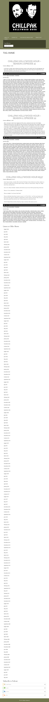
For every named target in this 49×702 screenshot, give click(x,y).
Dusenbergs (33, 212)
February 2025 (6, 275)
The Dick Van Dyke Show (13, 103)
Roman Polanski (6, 99)
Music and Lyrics (30, 158)
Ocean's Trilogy (35, 95)
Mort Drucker (9, 158)
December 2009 (7, 618)
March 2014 (6, 555)
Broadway (36, 82)
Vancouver (20, 221)
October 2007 (6, 664)
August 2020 (6, 412)
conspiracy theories (36, 148)
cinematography (11, 148)
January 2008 (6, 657)
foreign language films (38, 87)
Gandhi (13, 88)
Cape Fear (11, 83)
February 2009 (6, 639)
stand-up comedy (36, 99)
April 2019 (6, 453)
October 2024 (6, 285)
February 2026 (6, 244)
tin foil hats (36, 169)
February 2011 (6, 593)
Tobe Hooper (41, 169)
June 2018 (6, 478)
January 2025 (6, 277)
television (7, 102)
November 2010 (7, 601)
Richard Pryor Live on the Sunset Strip (10, 98)
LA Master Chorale (6, 216)
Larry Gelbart (5, 92)
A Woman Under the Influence (30, 79)
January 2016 (6, 527)
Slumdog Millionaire (31, 163)
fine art (9, 213)
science (36, 162)
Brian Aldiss (27, 211)
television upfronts (36, 164)
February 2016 (6, 524)
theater (31, 169)
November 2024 (7, 282)
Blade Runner (19, 82)
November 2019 (7, 435)
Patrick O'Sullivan (16, 96)
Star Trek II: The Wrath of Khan (12, 100)
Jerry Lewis (21, 215)
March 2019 (6, 455)
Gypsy (22, 88)
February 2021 (6, 397)
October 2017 (6, 494)
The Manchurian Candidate (27, 106)
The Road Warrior (9, 107)
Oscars (40, 159)
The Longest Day (17, 105)
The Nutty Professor (32, 220)
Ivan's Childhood (19, 90)
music (25, 158)
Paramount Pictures (9, 96)
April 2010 (6, 611)
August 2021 (6, 382)
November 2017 (7, 491)
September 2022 (7, 348)
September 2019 (7, 440)
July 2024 (5, 292)
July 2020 (5, 415)
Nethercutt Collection (32, 217)
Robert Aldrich (29, 98)
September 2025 (7, 257)
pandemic (5, 160)
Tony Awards (14, 221)
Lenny (17, 92)
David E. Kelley (29, 150)
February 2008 (6, 654)
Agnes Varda (41, 79)
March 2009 (6, 636)
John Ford (10, 91)
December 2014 (7, 542)
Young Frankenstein (16, 110)
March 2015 (6, 537)
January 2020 (6, 430)
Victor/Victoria (25, 109)
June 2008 (6, 649)
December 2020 (7, 402)
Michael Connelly (35, 156)
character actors (33, 147)
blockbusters (32, 146)
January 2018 (6, 486)
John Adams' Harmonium (40, 215)
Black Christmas (13, 82)
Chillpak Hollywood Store (26, 37)
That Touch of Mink (13, 102)
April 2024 (6, 300)
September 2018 (7, 471)
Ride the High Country (22, 98)
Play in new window (10, 75)
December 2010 (7, 598)
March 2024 (6, 303)
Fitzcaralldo (31, 87)
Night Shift (19, 159)
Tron (18, 109)
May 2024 (6, 298)
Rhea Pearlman (21, 219)
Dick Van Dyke (15, 86)
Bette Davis (7, 82)
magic (33, 216)
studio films (34, 100)
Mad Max (34, 155)
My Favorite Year (18, 95)
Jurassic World (26, 154)
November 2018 (7, 466)
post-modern (36, 160)
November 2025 (7, 252)
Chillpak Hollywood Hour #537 (24, 177)
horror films (38, 88)
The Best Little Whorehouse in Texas (25, 102)
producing (36, 96)
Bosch (41, 146)
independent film (12, 90)
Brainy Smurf (8, 147)
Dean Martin (18, 212)
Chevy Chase (39, 147)
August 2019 (6, 443)
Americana (12, 144)
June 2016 (6, 517)
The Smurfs (31, 167)
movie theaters (21, 158)
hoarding (26, 152)
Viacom (19, 170)
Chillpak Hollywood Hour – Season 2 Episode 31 (24, 62)
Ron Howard (29, 162)
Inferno (43, 152)
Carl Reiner (15, 83)
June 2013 (6, 570)
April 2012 (6, 583)
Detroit (10, 86)
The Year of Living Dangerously (24, 169)
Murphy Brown (24, 217)
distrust (20, 151)
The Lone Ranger (17, 220)
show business (13, 163)
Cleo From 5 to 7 (38, 83)
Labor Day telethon (17, 216)
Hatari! (29, 88)
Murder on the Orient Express (33, 94)
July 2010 (5, 606)
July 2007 (5, 672)
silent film (40, 219)
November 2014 (7, 545)
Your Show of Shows (24, 110)
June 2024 (6, 295)
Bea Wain (23, 211)
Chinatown (27, 83)
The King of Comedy (35, 166)
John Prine (21, 154)
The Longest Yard (25, 105)
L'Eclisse (39, 91)
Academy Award (26, 143)
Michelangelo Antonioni (19, 94)
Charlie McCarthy (33, 211)
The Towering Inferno (25, 107)
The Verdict (32, 107)
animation (34, 144)
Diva (32, 86)
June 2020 (6, 417)
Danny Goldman (23, 150)
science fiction (41, 162)
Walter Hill (29, 170)
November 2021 (7, 374)
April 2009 (6, 634)
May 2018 (6, 481)
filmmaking (21, 87)
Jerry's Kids (25, 215)
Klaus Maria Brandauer (33, 154)
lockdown (9, 155)
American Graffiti (6, 144)
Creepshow (9, 150)
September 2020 (7, 410)
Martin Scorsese (6, 94)
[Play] (4, 73)
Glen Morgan (19, 213)
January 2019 (6, 461)
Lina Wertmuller (27, 92)
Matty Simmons (9, 156)
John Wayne (22, 91)
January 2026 (6, 247)
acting (37, 79)
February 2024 (6, 305)
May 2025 (6, 267)
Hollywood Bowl (37, 213)
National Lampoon (13, 159)
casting (17, 147)
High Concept (33, 88)
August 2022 (6, 351)
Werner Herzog (34, 170)
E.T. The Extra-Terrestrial (29, 151)
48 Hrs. (22, 79)
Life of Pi (4, 155)
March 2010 (6, 613)
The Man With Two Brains (16, 106)
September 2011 (7, 588)
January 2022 (6, 369)
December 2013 (7, 560)
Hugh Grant (35, 152)
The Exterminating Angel (23, 103)
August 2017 (6, 496)
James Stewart (31, 90)
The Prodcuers (39, 220)
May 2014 (6, 552)
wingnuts (42, 170)
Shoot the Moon (6, 163)
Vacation (15, 170)
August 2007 (6, 669)
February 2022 (6, 366)
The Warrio (41, 167)
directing (22, 86)
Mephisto (24, 156)
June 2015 (6, 532)
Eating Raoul (37, 151)
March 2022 (6, 364)
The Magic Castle (24, 220)
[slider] (43, 73)
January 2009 (6, 641)
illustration (39, 152)
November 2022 (7, 343)
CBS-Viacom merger (25, 147)
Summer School (40, 100)
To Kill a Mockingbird (9, 109)
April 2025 (6, 270)
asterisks (40, 144)
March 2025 (6, 272)
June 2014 (6, 550)
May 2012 (6, 580)
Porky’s (31, 96)
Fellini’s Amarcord (15, 87)
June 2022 (6, 356)
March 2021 (6, 394)
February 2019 (6, 458)
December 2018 (7, 463)
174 (7, 79)
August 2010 (6, 603)
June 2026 (6, 234)
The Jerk (39, 103)
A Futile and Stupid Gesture (17, 143)
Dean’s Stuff (38, 37)
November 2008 (7, 646)
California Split (5, 83)
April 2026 (6, 239)
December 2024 (7, 280)
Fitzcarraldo (10, 152)
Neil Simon (24, 95)
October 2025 (6, 254)
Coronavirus (43, 148)
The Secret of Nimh (25, 167)
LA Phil (12, 216)
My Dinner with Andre (10, 95)
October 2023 (6, 315)
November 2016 (7, 509)
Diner (19, 86)
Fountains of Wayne (16, 152)
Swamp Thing (26, 164)
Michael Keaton (42, 156)
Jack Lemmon (16, 154)
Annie (44, 80)
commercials (21, 148)
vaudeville (24, 221)
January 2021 (6, 399)
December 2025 (7, 249)
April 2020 (6, 422)
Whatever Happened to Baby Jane (35, 109)
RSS (8, 77)
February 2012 (6, 585)
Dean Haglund (5, 86)
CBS (20, 147)
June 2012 (6, 578)
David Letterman (6, 212)
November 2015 (7, 529)
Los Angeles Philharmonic (27, 216)
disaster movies (28, 86)
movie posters (15, 158)
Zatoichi (30, 110)
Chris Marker (32, 83)
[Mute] (41, 73)
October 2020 (6, 407)
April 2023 (6, 331)
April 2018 (6, 483)
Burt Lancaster (41, 82)
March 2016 (6, 522)
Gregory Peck (18, 88)
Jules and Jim (27, 91)
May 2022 (6, 359)
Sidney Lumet (18, 163)
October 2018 (6, 468)
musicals (35, 158)
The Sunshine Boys (17, 107)
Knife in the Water (34, 91)
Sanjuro (17, 99)
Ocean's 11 (29, 95)
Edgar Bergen (38, 212)
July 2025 (5, 262)
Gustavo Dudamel (25, 213)
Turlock (21, 109)
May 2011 (6, 590)
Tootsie (15, 109)
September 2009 (7, 624)
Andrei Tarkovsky (39, 80)
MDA (36, 216)
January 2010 (6, 616)
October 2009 (6, 621)
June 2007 (6, 674)
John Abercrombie (31, 215)
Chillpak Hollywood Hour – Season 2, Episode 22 (24, 116)
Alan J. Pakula (17, 80)
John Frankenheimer (16, 91)
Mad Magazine (29, 155)
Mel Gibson (19, 156)
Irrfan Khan (5, 154)
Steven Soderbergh (27, 100)
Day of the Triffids (19, 84)
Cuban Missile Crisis (15, 150)
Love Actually (22, 155)
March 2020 (6, 425)
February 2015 (6, 540)
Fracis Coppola (9, 88)
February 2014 (6, 557)
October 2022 (6, 346)
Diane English (23, 212)
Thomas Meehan (8, 221)
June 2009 (6, 631)
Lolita (32, 92)
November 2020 (7, 405)
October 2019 (6, 438)
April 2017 (6, 504)
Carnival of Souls (21, 83)
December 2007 (7, 659)
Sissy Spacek (24, 163)
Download (17, 75)
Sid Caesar (24, 99)
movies (25, 94)
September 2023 (7, 318)
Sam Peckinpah (13, 99)
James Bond (25, 90)
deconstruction (9, 151)
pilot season (19, 160)
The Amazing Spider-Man (11, 166)
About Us (6, 37)
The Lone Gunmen (10, 105)
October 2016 (6, 511)
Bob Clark (31, 82)
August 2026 (6, 229)
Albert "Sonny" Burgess (13, 211)
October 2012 (6, 575)
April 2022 (6, 361)
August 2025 (6, 259)
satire (33, 162)
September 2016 (7, 514)
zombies (15, 171)
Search (6, 39)
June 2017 (6, 499)
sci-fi (20, 99)
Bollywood (37, 146)
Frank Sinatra (13, 213)
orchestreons (39, 217)
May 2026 (6, 236)
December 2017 (7, 489)
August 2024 (6, 290)
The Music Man (36, 106)
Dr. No (34, 86)
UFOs (12, 170)
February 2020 (6, 427)
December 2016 (7, 506)
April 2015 (6, 534)
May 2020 (6, 420)
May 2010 (6, 608)
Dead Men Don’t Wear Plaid (38, 84)
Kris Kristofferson (42, 154)
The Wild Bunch (38, 107)
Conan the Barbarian (7, 84)
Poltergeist (28, 96)
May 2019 (6, 450)
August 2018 (6, 473)
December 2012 (7, 573)
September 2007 (7, 667)
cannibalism (13, 147)
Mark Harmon (41, 92)
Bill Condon (15, 146)
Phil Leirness (22, 96)
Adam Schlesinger (35, 143)
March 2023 (6, 333)
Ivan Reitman (10, 154)
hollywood (30, 152)
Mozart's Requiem (17, 217)
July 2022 (5, 354)
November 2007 (7, 662)
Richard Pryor (40, 96)
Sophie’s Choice (29, 99)
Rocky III (41, 98)
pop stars (28, 160)
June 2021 (6, 387)
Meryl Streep (28, 156)
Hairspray (31, 213)
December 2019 (7, 433)
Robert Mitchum (36, 98)
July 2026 (5, 231)
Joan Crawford (37, 90)
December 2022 (7, 341)
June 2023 (6, 326)
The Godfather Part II (33, 103)
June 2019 (6, 448)
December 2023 (7, 310)
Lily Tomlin (21, 92)
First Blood (26, 87)
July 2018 (5, 476)
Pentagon (9, 160)
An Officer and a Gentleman (29, 80)
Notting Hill (24, 159)
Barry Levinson (9, 146)
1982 (11, 79)
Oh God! (39, 95)
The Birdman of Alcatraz (37, 102)
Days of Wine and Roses (28, 84)
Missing (4, 158)
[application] (24, 73)
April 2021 (6, 392)
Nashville (7, 159)
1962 (9, 79)
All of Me (22, 80)
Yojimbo (10, 110)
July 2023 (5, 323)
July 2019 (5, 445)
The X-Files (15, 169)
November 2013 (7, 562)
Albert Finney (42, 143)
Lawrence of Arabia (12, 92)
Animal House (28, 144)
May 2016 (6, 519)
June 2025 (6, 264)
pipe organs (10, 219)
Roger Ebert (24, 162)
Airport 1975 (5, 80)
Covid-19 (4, 150)
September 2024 (7, 287)
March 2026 (6, 242)
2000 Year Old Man (16, 79)
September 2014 (7, 547)
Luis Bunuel (35, 92)
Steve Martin (21, 100)
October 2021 (6, 377)
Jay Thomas (16, 215)
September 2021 (7, 379)
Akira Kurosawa (11, 80)
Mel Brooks (12, 94)
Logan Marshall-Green (15, 155)
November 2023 (7, 313)
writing (6, 110)
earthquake (9, 87)
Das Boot (13, 84)
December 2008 (7, 644)
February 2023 (6, 336)
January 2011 (6, 596)
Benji (4, 82)
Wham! (39, 170)
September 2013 (7, 565)
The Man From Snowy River (34, 105)
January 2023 (6, 338)
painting (43, 217)
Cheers (38, 211)
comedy (43, 83)
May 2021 (6, 389)
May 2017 (6, 501)
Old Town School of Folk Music (33, 159)
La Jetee (43, 91)
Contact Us (14, 37)
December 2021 (7, 371)
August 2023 (6, 320)
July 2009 (5, 629)
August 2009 (6, 626)
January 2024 (6, 308)
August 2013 (6, 567)
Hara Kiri (25, 88)
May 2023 (6, 328)
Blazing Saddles (26, 82)
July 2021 (5, 384)
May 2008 (6, 652)
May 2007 (6, 677)
